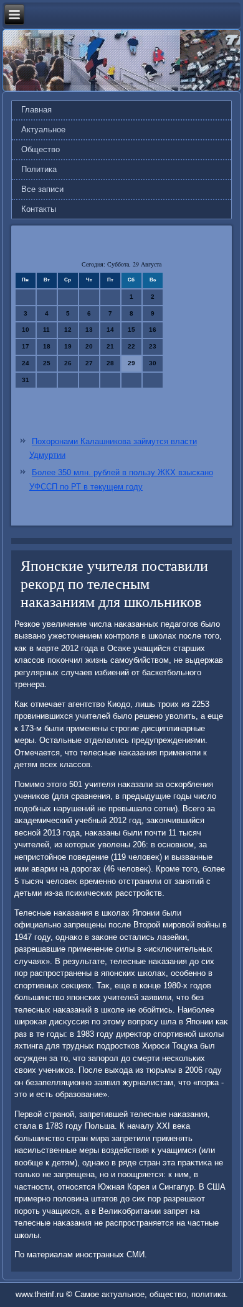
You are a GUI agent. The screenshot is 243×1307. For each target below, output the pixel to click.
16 (152, 329)
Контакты (38, 209)
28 (110, 363)
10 (25, 329)
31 (25, 379)
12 (68, 329)
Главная (36, 109)
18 (46, 346)
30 (152, 363)
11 (46, 329)
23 (152, 346)
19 (68, 346)
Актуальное (43, 129)
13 (89, 329)
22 (131, 346)
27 (89, 363)
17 (25, 346)
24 (25, 363)
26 (68, 363)
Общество (40, 149)
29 (131, 363)
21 (110, 346)
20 (89, 346)
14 (110, 329)
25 (46, 363)
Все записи (42, 189)
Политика (39, 169)
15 (131, 329)
